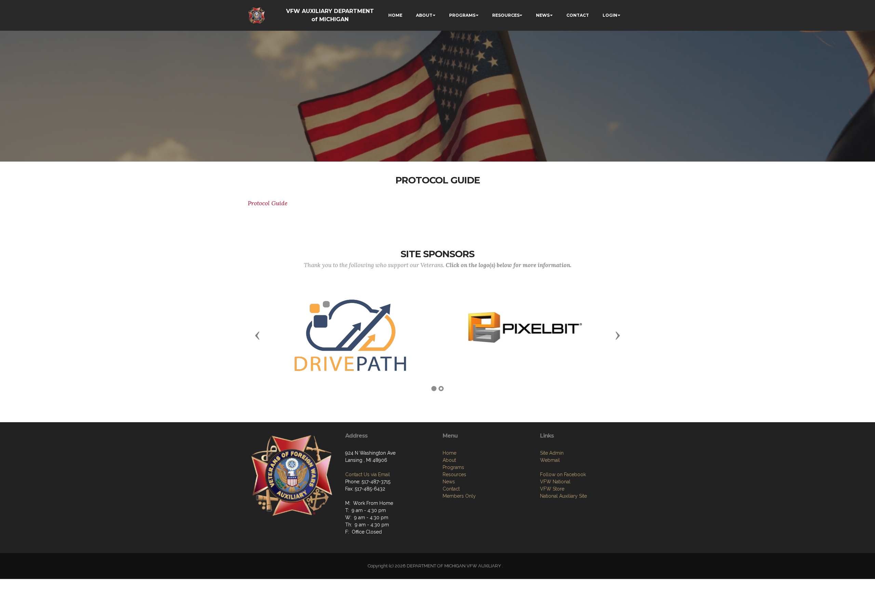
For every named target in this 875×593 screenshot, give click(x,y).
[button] (257, 335)
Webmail (550, 460)
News (449, 481)
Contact (451, 489)
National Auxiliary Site (563, 496)
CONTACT (577, 15)
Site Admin (552, 453)
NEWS (543, 15)
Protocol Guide (267, 203)
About (449, 460)
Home (449, 453)
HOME (395, 15)
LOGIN (610, 15)
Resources (454, 474)
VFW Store (552, 489)
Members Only (459, 496)
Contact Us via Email (367, 474)
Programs (453, 467)
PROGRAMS (462, 15)
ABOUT (424, 15)
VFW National (555, 481)
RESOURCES (506, 15)
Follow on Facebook (563, 474)
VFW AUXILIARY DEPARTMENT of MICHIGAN (330, 15)
